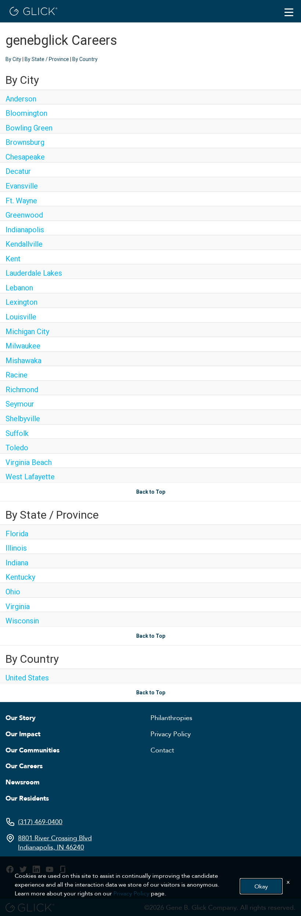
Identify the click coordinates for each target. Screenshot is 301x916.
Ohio (13, 591)
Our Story (21, 717)
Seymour (20, 404)
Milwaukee (23, 345)
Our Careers (24, 765)
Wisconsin (22, 620)
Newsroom (23, 781)
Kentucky (20, 577)
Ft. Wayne (21, 200)
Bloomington (26, 113)
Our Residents (27, 798)
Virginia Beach (29, 462)
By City (13, 59)
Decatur (18, 171)
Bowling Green (29, 128)
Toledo (17, 447)
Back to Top (150, 492)
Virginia (18, 606)
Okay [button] (261, 886)
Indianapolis (25, 229)
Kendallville (24, 244)
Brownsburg (25, 142)
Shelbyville (23, 418)
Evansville (22, 186)
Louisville (21, 316)
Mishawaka (23, 360)
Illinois (16, 548)
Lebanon (19, 287)
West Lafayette (30, 476)
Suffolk (17, 433)
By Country (85, 59)
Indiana (17, 562)
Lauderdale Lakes (34, 273)
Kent (13, 258)
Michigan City (27, 331)
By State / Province (47, 59)
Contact (162, 750)
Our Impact (23, 733)
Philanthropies (171, 717)
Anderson (21, 98)
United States (27, 677)
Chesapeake (25, 157)
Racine (17, 375)
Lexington (21, 302)
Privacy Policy (170, 734)
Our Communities (32, 749)
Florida (17, 533)
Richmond (22, 389)
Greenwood (24, 215)
